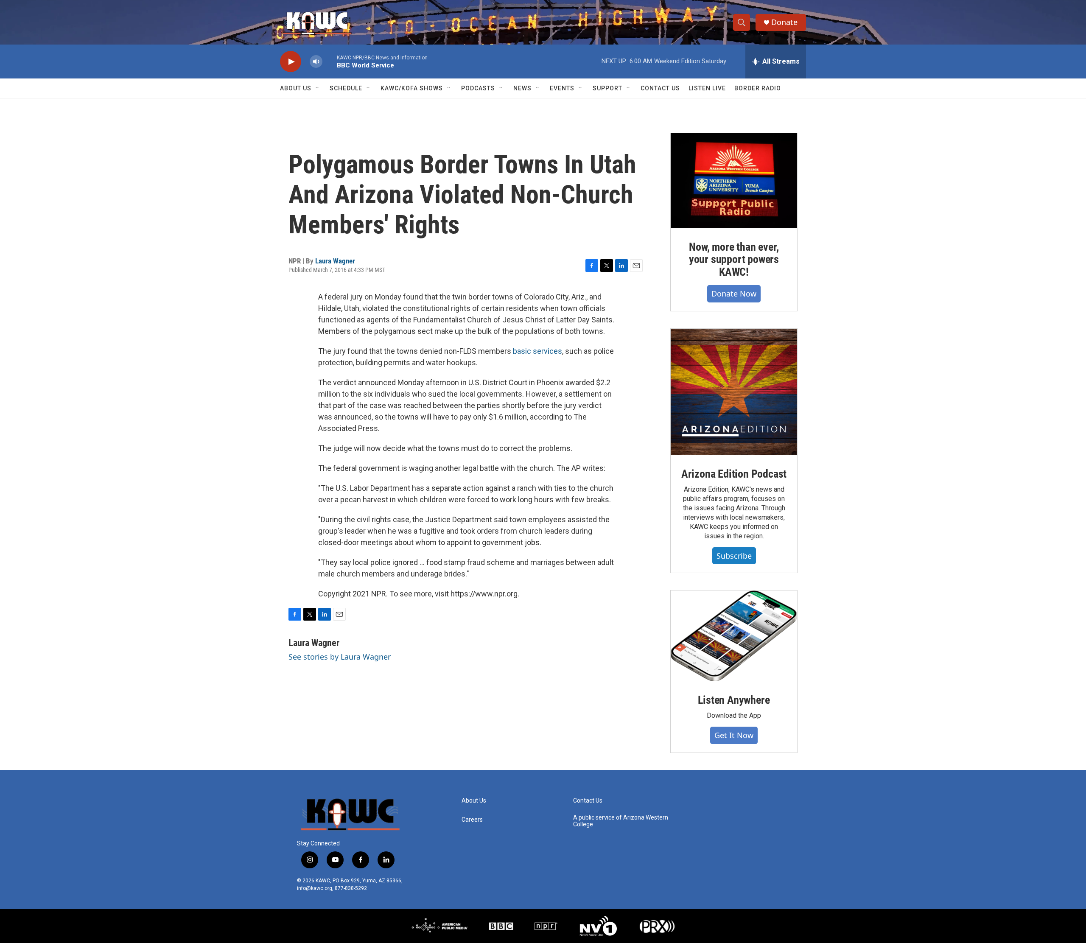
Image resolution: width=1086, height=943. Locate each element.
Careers (472, 820)
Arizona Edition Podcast (734, 473)
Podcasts (478, 88)
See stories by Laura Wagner (339, 657)
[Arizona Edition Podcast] (734, 392)
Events (562, 88)
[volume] (316, 61)
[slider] (329, 61)
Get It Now (733, 735)
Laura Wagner (335, 261)
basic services (537, 351)
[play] (290, 62)
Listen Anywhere (734, 700)
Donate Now (733, 293)
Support (607, 88)
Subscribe (734, 556)
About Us (295, 88)
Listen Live (707, 88)
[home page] (350, 813)
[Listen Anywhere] (734, 635)
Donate (784, 22)
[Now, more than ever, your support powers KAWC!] (734, 180)
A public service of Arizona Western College (620, 821)
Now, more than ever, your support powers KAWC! (734, 260)
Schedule (346, 88)
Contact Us (660, 88)
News (522, 88)
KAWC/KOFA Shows (412, 88)
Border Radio (757, 88)
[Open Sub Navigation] (317, 88)
